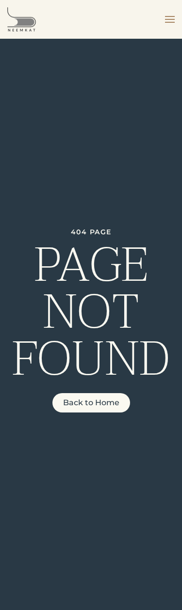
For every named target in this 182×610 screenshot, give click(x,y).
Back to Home (91, 402)
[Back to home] (21, 19)
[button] (170, 19)
